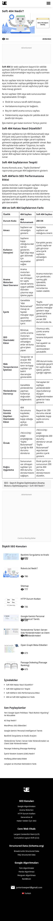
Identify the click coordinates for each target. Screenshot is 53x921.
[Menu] (49, 4)
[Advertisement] (26, 56)
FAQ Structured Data (26, 854)
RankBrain (26, 879)
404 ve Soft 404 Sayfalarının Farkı (20, 697)
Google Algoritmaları (27, 806)
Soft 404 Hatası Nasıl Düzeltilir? (19, 684)
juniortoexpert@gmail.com (29, 887)
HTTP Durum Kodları (26, 813)
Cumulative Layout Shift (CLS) (26, 838)
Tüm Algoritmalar (26, 868)
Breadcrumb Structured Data (26, 851)
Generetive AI (26, 817)
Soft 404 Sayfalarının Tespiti (18, 689)
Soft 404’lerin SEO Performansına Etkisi (23, 693)
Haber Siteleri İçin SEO (26, 821)
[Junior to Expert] (26, 789)
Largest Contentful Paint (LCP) (26, 834)
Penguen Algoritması (26, 875)
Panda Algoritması (26, 871)
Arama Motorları (26, 810)
